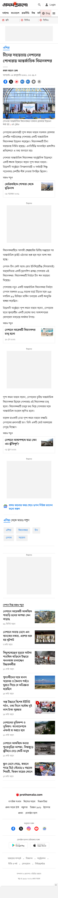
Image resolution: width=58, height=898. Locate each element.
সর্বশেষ (5, 13)
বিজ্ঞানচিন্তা (42, 801)
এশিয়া (6, 48)
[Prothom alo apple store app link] (40, 846)
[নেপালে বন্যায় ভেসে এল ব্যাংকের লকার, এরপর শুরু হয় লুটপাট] (45, 638)
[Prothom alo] (15, 4)
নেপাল (9, 537)
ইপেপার (46, 807)
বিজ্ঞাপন (29, 858)
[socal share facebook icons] (6, 83)
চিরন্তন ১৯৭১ (35, 807)
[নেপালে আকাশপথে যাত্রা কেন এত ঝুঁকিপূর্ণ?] (47, 442)
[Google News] (44, 829)
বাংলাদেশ (15, 13)
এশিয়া (8, 530)
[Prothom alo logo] (29, 795)
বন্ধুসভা (24, 807)
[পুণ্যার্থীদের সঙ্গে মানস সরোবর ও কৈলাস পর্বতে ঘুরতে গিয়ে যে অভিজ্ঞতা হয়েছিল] (45, 685)
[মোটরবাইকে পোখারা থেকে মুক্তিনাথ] (47, 186)
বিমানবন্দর (23, 530)
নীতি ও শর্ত (12, 863)
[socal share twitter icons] (11, 83)
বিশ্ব (33, 13)
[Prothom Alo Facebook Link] (15, 829)
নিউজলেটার (40, 863)
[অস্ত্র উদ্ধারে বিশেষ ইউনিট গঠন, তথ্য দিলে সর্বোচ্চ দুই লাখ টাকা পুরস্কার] (45, 708)
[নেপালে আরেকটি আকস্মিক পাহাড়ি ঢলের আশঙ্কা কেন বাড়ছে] (45, 618)
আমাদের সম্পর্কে (14, 858)
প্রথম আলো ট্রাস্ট (12, 807)
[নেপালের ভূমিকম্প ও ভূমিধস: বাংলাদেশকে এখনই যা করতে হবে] (45, 729)
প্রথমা (20, 813)
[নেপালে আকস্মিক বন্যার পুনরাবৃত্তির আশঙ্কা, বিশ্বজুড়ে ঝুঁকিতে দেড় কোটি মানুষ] (45, 749)
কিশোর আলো (29, 801)
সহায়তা (22, 537)
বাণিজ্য (40, 13)
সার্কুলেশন (41, 858)
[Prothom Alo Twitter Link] (22, 829)
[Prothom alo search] (39, 5)
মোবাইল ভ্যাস (31, 813)
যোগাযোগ (26, 863)
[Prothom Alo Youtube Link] (38, 829)
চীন (36, 530)
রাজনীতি (25, 13)
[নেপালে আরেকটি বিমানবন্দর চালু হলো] (47, 332)
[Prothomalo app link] (18, 846)
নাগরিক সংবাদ (14, 801)
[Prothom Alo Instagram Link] (30, 829)
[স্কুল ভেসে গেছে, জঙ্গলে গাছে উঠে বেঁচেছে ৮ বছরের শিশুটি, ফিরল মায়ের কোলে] (45, 770)
